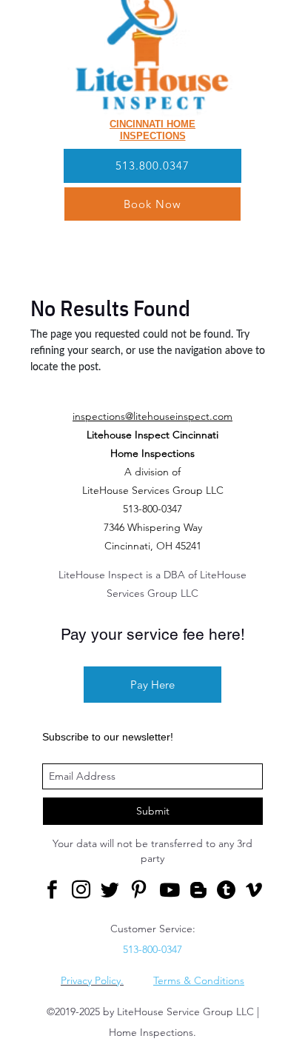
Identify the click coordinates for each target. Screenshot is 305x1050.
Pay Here (152, 685)
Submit (153, 810)
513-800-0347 (152, 949)
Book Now (152, 204)
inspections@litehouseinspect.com (152, 416)
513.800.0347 (152, 165)
